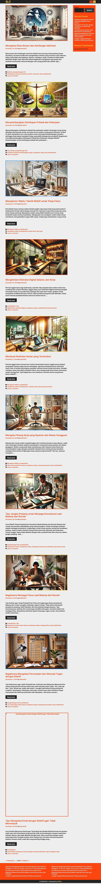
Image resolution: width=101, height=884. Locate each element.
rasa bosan (35, 74)
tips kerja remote (60, 546)
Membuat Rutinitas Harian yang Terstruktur (28, 356)
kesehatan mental (26, 74)
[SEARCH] (94, 1)
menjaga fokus (45, 625)
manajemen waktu (38, 152)
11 (21, 861)
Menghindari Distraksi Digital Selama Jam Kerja (30, 279)
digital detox (11, 308)
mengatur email (32, 851)
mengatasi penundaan (45, 704)
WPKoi (59, 881)
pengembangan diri (19, 72)
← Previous (9, 861)
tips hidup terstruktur (45, 386)
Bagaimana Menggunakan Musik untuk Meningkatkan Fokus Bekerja (84, 21)
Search (76, 7)
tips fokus (54, 308)
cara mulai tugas (12, 704)
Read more (12, 66)
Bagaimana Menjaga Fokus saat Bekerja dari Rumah (32, 595)
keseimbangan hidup (25, 152)
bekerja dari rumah (13, 546)
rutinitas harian (33, 386)
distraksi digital (20, 308)
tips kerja (40, 231)
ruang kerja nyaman (44, 465)
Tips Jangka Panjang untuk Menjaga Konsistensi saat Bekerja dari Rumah (33, 515)
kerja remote (24, 625)
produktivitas (23, 229)
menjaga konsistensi (38, 546)
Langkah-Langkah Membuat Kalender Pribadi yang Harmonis (23, 876)
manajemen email (20, 851)
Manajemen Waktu (13, 229)
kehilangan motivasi (13, 74)
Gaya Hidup (10, 150)
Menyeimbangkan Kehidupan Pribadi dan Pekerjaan (32, 122)
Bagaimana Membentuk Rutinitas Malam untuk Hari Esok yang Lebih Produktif (84, 35)
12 (23, 861)
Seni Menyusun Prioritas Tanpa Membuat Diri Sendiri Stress (23, 870)
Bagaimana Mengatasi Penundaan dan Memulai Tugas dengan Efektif (33, 675)
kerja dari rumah (20, 465)
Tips (91, 1)
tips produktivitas (45, 74)
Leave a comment (12, 76)
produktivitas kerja (44, 308)
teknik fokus (32, 231)
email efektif (11, 851)
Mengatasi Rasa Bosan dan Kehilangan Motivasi (30, 45)
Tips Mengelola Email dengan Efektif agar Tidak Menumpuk (30, 822)
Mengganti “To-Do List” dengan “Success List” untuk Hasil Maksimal (83, 26)
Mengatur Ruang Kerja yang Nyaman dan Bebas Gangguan (36, 435)
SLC (8, 1)
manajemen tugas (31, 704)
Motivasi (10, 72)
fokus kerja (10, 465)
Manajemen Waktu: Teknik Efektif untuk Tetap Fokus (33, 201)
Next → (26, 861)
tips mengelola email (53, 851)
